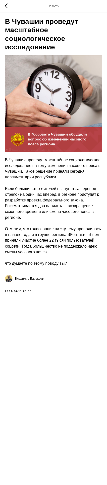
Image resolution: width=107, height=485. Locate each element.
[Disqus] (53, 366)
